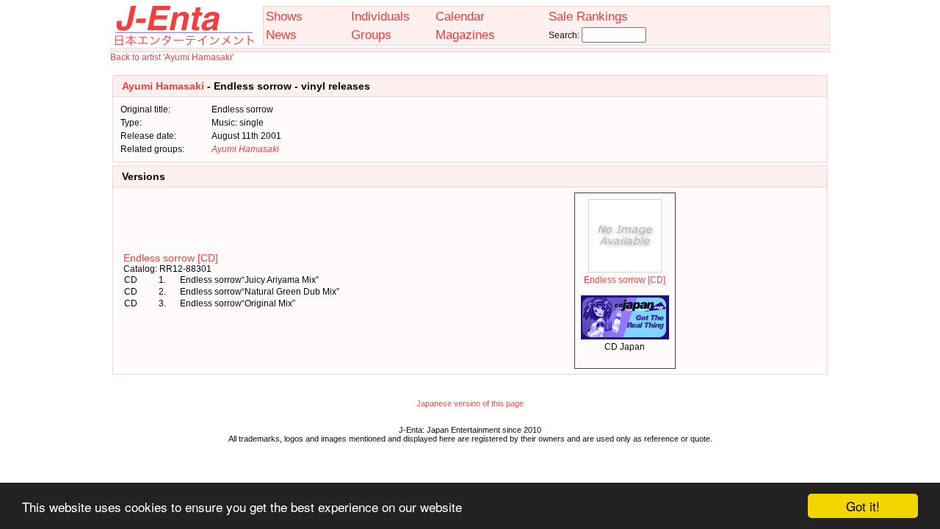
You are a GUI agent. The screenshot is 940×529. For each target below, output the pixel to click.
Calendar (460, 16)
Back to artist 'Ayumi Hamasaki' (172, 57)
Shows (284, 16)
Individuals (380, 16)
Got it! (863, 506)
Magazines (465, 34)
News (281, 34)
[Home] (183, 42)
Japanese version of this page (470, 403)
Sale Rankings (588, 16)
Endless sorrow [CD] (170, 258)
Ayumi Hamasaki (163, 86)
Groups (371, 34)
